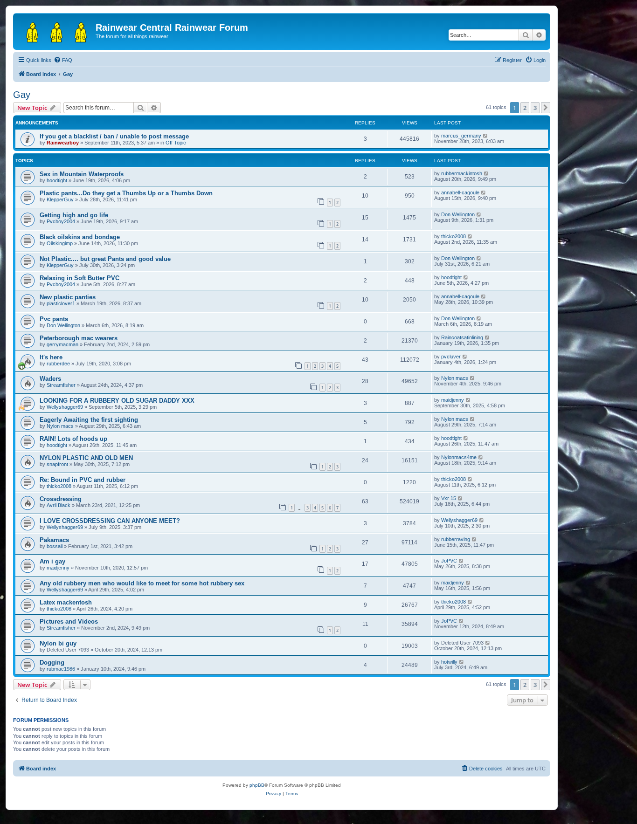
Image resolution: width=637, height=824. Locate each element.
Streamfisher (61, 385)
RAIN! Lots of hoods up (73, 438)
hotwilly (449, 662)
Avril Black (58, 505)
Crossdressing (61, 498)
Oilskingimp (60, 243)
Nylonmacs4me (459, 457)
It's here (51, 357)
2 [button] (524, 107)
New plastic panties (68, 297)
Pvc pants (54, 319)
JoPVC (449, 560)
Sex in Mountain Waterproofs (82, 174)
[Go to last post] (486, 135)
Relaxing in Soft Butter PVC (79, 278)
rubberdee (58, 363)
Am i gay (52, 561)
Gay (21, 94)
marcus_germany (461, 135)
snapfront (57, 464)
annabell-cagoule (460, 192)
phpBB (256, 785)
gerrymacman (62, 344)
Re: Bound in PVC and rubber (82, 479)
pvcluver (451, 356)
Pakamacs (54, 539)
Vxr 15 (448, 498)
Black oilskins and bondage (80, 236)
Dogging (52, 662)
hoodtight (57, 180)
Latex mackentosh (66, 602)
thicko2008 (453, 236)
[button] (545, 107)
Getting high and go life (74, 215)
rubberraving (455, 539)
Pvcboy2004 (61, 221)
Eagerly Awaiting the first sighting (89, 419)
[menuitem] (63, 60)
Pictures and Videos (69, 621)
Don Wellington (458, 214)
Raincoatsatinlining (462, 337)
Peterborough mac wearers (79, 338)
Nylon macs (454, 378)
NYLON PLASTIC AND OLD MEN (86, 457)
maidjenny (452, 400)
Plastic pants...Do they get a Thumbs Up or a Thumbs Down (126, 193)
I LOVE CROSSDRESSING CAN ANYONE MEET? (110, 520)
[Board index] (55, 30)
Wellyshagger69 (65, 407)
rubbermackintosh (461, 173)
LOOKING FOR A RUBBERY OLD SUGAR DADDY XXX (117, 400)
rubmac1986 (61, 669)
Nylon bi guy (58, 643)
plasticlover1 (61, 303)
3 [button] (535, 107)
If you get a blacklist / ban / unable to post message (114, 136)
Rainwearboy (63, 142)
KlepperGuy (60, 199)
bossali (54, 546)
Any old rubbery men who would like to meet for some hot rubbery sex (142, 583)
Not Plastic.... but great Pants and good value (105, 258)
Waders (50, 378)
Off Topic (176, 142)
